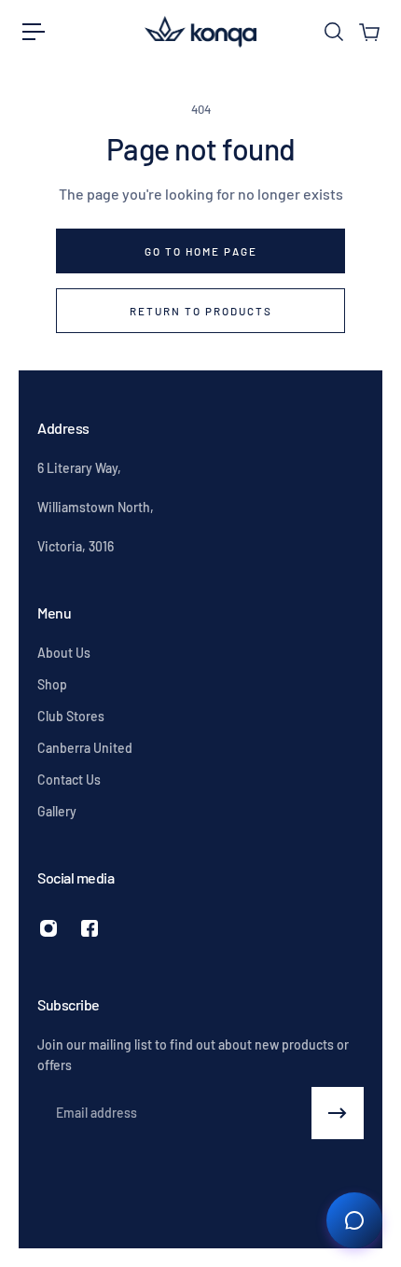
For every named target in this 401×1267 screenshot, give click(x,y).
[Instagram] (48, 928)
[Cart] (368, 31)
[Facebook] (89, 928)
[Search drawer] (333, 31)
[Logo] (200, 31)
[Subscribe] (337, 1113)
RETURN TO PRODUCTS (201, 310)
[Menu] (33, 32)
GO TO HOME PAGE (201, 251)
